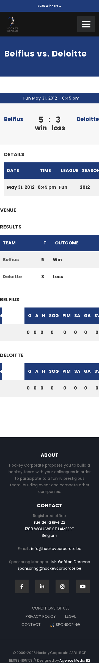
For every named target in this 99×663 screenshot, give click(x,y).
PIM (66, 315)
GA (87, 315)
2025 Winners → (49, 6)
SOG (54, 315)
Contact (31, 624)
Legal (70, 616)
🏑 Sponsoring (65, 624)
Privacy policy (41, 616)
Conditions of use (51, 608)
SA (77, 315)
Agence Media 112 (74, 660)
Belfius (13, 119)
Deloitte (88, 119)
